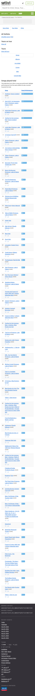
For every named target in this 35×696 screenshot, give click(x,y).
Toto (12, 475)
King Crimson (9, 149)
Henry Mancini (16, 205)
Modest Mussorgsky (11, 198)
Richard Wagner (15, 448)
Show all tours (5, 51)
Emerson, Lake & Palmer (12, 172)
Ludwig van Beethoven (11, 516)
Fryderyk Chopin (9, 470)
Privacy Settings (5, 663)
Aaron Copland (15, 94)
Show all (3, 44)
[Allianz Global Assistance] (4, 688)
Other (22, 28)
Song (6, 28)
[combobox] (17, 8)
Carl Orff (13, 135)
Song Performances (27, 90)
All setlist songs (5, 37)
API (2, 674)
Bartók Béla (17, 260)
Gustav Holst (9, 498)
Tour (15, 28)
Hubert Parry (15, 245)
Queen (7, 531)
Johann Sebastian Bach (12, 546)
